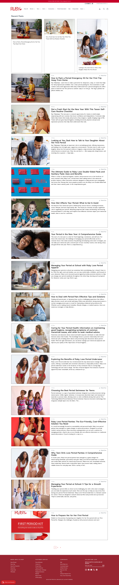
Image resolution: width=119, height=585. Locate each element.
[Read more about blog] (30, 88)
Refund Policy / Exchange (40, 570)
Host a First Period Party (65, 575)
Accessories (51, 8)
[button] (102, 75)
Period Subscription (61, 8)
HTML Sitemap (38, 577)
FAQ (61, 562)
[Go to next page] (62, 547)
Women (32, 8)
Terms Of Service (39, 568)
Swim (43, 8)
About (81, 8)
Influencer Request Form (65, 573)
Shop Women (13, 562)
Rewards (37, 573)
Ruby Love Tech (63, 570)
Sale (69, 8)
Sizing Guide (75, 8)
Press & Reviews (38, 562)
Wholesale (13, 571)
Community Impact (64, 566)
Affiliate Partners (64, 568)
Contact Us (37, 564)
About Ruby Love (63, 564)
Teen (38, 8)
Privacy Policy (38, 566)
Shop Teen (13, 564)
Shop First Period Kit (15, 566)
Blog (61, 571)
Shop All (26, 8)
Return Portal (38, 575)
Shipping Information (39, 571)
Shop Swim (13, 568)
